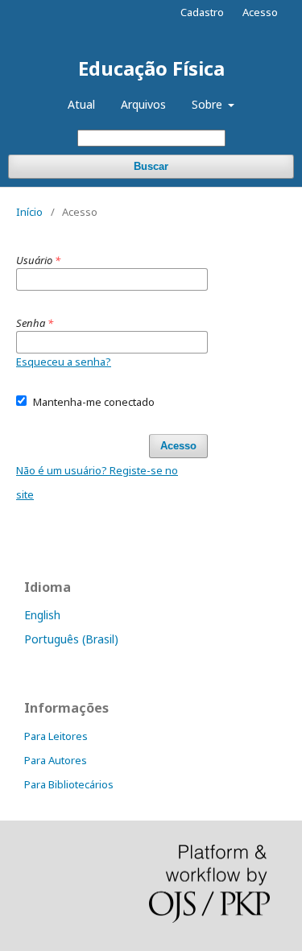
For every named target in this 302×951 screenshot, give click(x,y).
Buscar (151, 166)
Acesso (260, 12)
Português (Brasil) (71, 639)
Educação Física (151, 68)
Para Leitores (56, 736)
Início (29, 212)
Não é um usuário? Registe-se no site (97, 482)
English (42, 614)
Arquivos (143, 104)
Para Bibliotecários (69, 784)
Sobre (208, 104)
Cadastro (202, 12)
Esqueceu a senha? (63, 361)
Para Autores (55, 760)
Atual (81, 104)
